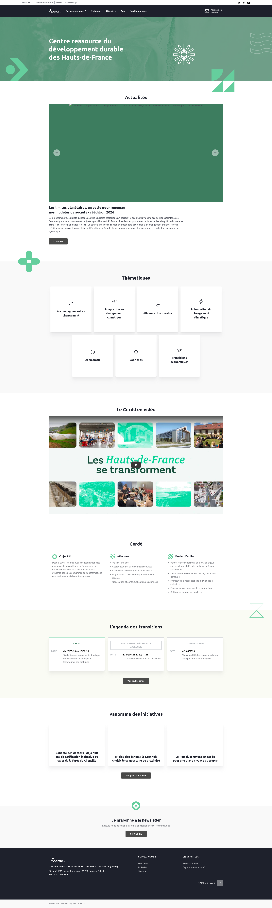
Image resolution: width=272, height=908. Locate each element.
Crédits (81, 903)
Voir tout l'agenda (136, 681)
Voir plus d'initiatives (136, 775)
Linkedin (142, 867)
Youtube (142, 871)
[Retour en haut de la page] (220, 883)
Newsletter (143, 863)
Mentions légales (68, 903)
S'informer (96, 11)
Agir (123, 11)
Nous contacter (190, 863)
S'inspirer (111, 11)
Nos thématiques (138, 11)
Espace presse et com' (194, 867)
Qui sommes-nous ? (76, 11)
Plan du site (54, 903)
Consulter (61, 242)
